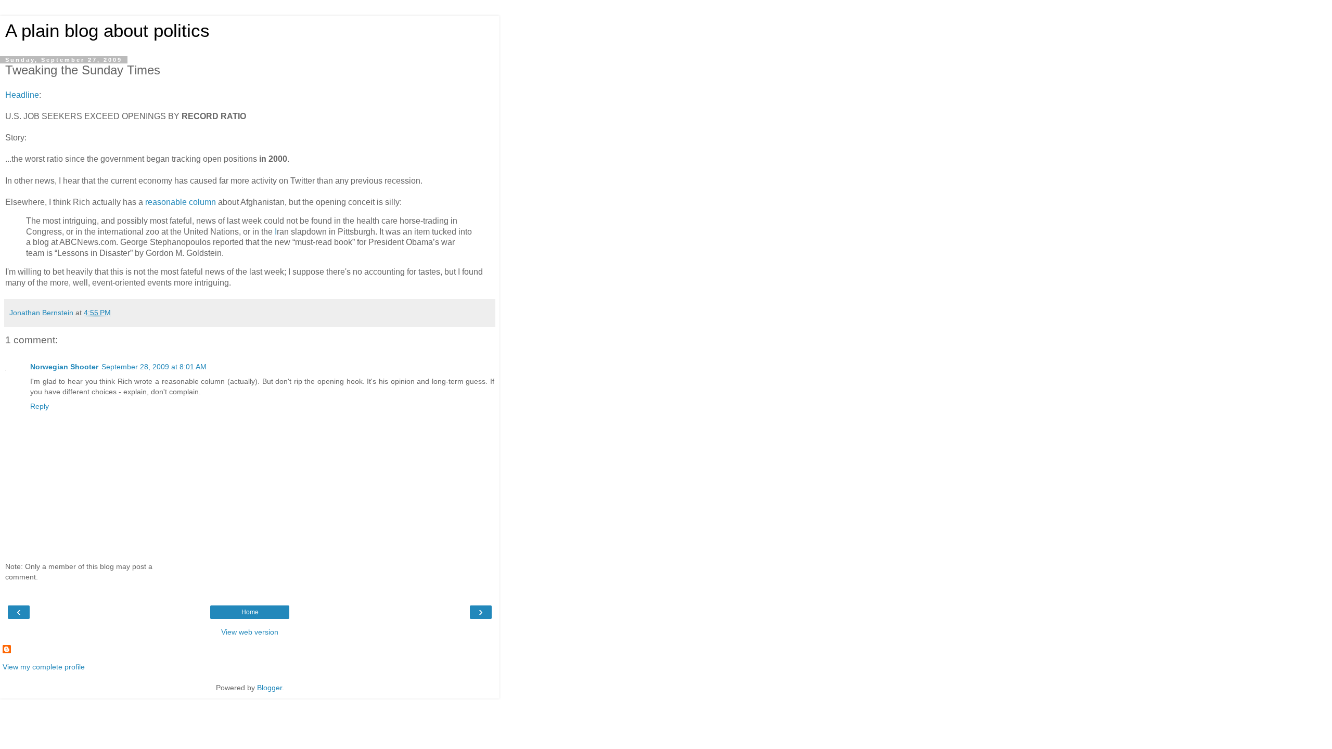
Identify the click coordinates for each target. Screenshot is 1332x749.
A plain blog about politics (107, 31)
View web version (249, 632)
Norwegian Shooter (64, 367)
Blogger (269, 687)
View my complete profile (44, 667)
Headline (22, 95)
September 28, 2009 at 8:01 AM (154, 367)
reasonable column (180, 202)
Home (250, 612)
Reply (39, 406)
